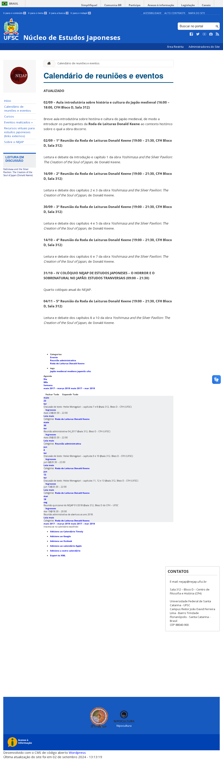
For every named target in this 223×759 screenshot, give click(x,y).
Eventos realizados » (18, 122)
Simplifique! (89, 5)
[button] (61, 526)
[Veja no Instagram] (211, 34)
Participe (134, 5)
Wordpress (77, 752)
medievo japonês (76, 371)
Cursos (9, 116)
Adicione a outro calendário (65, 550)
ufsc (88, 371)
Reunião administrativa (63, 360)
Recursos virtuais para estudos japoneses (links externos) (19, 132)
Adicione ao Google (60, 536)
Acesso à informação (161, 5)
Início (7, 101)
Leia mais (49, 415)
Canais (206, 5)
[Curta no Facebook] (191, 34)
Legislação (188, 5)
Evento (54, 357)
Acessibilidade (152, 13)
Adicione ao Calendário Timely (66, 531)
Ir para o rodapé (80, 13)
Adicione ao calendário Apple (66, 545)
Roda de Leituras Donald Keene (67, 363)
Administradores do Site (204, 47)
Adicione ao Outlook (61, 541)
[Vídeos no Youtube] (204, 34)
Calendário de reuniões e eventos (17, 108)
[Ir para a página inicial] (48, 63)
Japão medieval (58, 371)
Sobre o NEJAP (14, 142)
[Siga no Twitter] (198, 34)
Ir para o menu (37, 13)
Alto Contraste (174, 13)
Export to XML (58, 555)
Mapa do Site (196, 13)
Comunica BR (113, 5)
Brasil (13, 3)
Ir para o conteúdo (14, 13)
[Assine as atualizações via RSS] (217, 34)
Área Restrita (175, 47)
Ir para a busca (58, 13)
